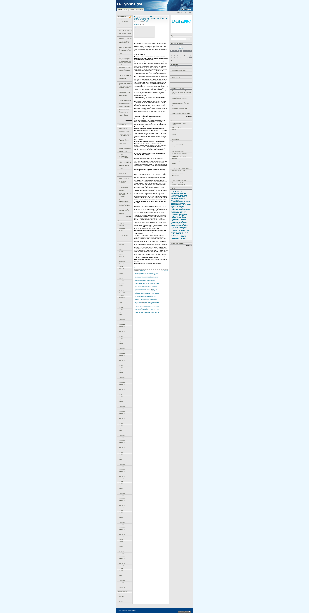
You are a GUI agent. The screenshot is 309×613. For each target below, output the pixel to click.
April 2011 (121, 488)
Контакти (132, 9)
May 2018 (121, 287)
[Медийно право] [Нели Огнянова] (179, 156)
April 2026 (121, 254)
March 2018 (121, 290)
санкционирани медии (149, 306)
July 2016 (121, 336)
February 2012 (122, 464)
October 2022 (121, 263)
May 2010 (121, 515)
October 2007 (121, 560)
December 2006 (122, 585)
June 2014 (121, 396)
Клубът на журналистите (178, 211)
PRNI (147, 21)
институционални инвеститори (141, 286)
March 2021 (121, 268)
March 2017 (121, 316)
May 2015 (121, 370)
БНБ (143, 273)
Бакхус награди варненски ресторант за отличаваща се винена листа (180, 109)
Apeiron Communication (176, 77)
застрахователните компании (141, 284)
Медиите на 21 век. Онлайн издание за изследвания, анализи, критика (180, 183)
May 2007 (121, 573)
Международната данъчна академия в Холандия (144, 293)
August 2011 (121, 478)
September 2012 (122, 447)
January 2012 (121, 466)
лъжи (140, 292)
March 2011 (121, 490)
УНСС (155, 309)
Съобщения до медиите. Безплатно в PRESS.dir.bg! (179, 124)
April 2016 (121, 343)
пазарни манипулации (145, 299)
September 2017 (122, 304)
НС (157, 296)
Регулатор (137, 306)
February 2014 (122, 406)
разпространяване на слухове (150, 305)
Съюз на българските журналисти (179, 180)
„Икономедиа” (138, 313)
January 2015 (121, 379)
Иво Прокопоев (150, 284)
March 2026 (121, 256)
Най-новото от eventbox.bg (177, 177)
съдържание (151, 309)
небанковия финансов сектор (141, 296)
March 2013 (121, 432)
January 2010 (121, 524)
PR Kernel (174, 129)
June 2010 (121, 512)
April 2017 (121, 314)
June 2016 (121, 338)
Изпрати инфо (139, 9)
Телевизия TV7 (176, 238)
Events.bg (174, 134)
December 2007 (122, 556)
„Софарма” (143, 313)
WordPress (121, 601)
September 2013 (122, 418)
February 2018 (122, 292)
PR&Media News (122, 225)
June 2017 (121, 309)
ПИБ (151, 299)
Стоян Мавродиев (144, 309)
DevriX (134, 610)
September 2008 (122, 544)
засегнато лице (144, 283)
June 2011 (121, 483)
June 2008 (121, 546)
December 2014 (122, 382)
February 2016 (122, 348)
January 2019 (121, 280)
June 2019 (121, 278)
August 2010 (121, 507)
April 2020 (121, 275)
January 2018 (121, 295)
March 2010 (121, 519)
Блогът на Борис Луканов (177, 161)
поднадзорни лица (143, 300)
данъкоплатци (138, 276)
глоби (152, 274)
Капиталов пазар (138, 287)
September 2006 (122, 587)
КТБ (152, 290)
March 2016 (121, 345)
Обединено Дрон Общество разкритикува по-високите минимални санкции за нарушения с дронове (124, 94)
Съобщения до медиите (124, 23)
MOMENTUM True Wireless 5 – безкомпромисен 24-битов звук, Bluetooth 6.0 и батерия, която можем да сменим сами (125, 32)
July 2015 (121, 365)
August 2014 (121, 391)
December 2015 (122, 353)
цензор (136, 312)
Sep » (190, 47)
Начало (120, 9)
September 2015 (122, 360)
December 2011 (122, 469)
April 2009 (121, 541)
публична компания (139, 303)
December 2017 (122, 297)
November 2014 (122, 384)
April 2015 (121, 372)
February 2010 (122, 522)
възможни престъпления (146, 274)
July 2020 (121, 271)
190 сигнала (145, 271)
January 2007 (121, 582)
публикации (156, 302)
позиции (149, 300)
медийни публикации (151, 292)
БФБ (145, 273)
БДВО (173, 148)
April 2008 (121, 548)
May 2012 (121, 457)
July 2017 (121, 307)
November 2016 (122, 326)
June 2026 (121, 249)
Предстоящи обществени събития (180, 224)
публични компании (147, 303)
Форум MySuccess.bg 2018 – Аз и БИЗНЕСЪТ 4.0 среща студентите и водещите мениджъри (125, 211)
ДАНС (155, 274)
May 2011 (121, 486)
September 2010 (122, 505)
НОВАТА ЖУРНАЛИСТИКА (177, 173)
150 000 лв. (140, 271)
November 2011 (122, 471)
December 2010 (122, 498)
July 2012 (121, 452)
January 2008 (121, 553)
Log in (120, 594)
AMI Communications (176, 80)
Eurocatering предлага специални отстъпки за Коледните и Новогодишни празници (181, 98)
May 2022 (121, 266)
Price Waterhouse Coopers (153, 271)
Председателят (151, 302)
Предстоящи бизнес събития (179, 223)
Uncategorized (122, 228)
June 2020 (121, 273)
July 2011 (121, 481)
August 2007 (121, 565)
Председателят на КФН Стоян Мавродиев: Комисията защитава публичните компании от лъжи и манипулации (150, 18)
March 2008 (121, 551)
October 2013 (121, 416)
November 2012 (122, 442)
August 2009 (121, 536)
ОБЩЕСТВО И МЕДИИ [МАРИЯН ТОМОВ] (180, 153)
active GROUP (175, 66)
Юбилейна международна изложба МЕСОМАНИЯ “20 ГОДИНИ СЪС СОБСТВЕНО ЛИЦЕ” (181, 92)
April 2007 (121, 575)
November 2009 (122, 529)
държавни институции (142, 277)
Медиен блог (174, 158)
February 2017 (122, 319)
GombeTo (174, 163)
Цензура (140, 312)
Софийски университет (144, 308)
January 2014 (121, 408)
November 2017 (122, 300)
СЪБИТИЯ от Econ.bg (176, 127)
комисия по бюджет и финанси (145, 289)
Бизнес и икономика (178, 199)
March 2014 (121, 403)
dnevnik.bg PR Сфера (176, 132)
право (146, 302)
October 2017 (121, 302)
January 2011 (121, 495)
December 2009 (122, 527)
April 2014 (121, 401)
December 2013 (122, 411)
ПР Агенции (121, 230)
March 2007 (121, 577)
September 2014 (122, 389)
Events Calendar (122, 223)
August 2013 (121, 420)
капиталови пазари (146, 287)
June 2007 (121, 570)
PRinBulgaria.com (175, 141)
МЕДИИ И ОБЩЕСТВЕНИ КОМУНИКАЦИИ (181, 170)
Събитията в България (123, 21)
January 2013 (121, 437)
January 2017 (121, 321)
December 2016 (122, 324)
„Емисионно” (156, 312)
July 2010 (121, 510)
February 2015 (122, 377)
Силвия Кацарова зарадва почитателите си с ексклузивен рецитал (124, 173)
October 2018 (121, 283)
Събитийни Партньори (123, 233)
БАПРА (173, 146)
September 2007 (122, 563)
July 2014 (121, 394)
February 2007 (122, 580)
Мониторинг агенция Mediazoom (178, 151)
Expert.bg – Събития (176, 136)
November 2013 (122, 413)
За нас (125, 9)
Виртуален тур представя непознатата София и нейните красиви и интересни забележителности (125, 149)
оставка (145, 297)
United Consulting (138, 273)
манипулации (144, 292)
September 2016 (122, 331)
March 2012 (121, 461)
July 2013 (121, 423)
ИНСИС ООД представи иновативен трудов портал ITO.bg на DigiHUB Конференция (124, 180)
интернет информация (152, 286)
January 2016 (121, 350)
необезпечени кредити (151, 296)
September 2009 (122, 534)
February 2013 (122, 435)
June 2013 (121, 425)
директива (152, 276)
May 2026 (121, 251)
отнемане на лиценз (152, 297)
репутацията (142, 306)
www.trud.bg (136, 24)
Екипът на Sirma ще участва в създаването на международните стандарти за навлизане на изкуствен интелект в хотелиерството (125, 103)
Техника (183, 238)
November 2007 (122, 558)
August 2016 (121, 333)
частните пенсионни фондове (148, 312)
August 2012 (121, 449)
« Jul (172, 47)
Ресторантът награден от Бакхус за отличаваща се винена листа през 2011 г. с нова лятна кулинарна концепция (182, 103)
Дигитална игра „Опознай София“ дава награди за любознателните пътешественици (124, 141)
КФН (154, 290)
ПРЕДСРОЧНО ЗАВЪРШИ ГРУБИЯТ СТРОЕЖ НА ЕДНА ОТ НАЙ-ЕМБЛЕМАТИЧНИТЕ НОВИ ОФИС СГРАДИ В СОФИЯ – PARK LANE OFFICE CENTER (125, 165)
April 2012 (121, 459)
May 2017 (121, 312)
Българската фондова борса (152, 273)
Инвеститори (156, 284)
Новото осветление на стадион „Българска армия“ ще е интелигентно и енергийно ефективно (125, 69)
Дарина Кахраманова (145, 276)
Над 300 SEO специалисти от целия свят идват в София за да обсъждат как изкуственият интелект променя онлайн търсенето (125, 50)
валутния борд (138, 274)
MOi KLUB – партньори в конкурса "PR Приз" (181, 113)
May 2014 (121, 399)
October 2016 (121, 329)
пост (143, 302)
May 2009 (121, 539)
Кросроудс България (176, 73)
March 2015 (121, 374)
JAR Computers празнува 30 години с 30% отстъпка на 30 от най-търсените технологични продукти (125, 77)
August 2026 (121, 244)
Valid (121, 596)
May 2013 (121, 428)
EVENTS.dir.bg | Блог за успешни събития (180, 168)
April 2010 (121, 517)
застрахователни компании (153, 283)
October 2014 (121, 387)
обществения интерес (139, 297)
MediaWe (174, 165)
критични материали (147, 290)
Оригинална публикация (139, 267)
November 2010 (122, 500)
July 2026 (121, 246)
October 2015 (121, 358)
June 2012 (121, 454)
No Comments (165, 270)
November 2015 (122, 355)
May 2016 (121, 341)
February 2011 (122, 493)
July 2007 (121, 568)
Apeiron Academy (175, 139)
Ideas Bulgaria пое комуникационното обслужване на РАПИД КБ (124, 156)
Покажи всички (129, 120)
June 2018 (121, 285)
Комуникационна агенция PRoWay (179, 70)
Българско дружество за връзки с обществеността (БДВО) (180, 203)
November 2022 (122, 261)
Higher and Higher (175, 175)
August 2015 (121, 362)
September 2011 (122, 476)
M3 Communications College (177, 144)
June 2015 (121, 367)
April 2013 (121, 430)
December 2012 (122, 440)
